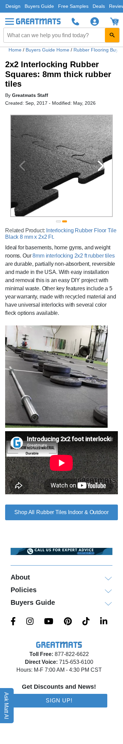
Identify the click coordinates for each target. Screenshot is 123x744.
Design (12, 6)
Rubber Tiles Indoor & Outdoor (72, 512)
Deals (99, 6)
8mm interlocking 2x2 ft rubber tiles (73, 256)
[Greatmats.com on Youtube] (48, 622)
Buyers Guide (39, 6)
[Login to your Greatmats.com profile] (95, 21)
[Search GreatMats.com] (112, 35)
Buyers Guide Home (48, 50)
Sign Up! (59, 700)
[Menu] (9, 21)
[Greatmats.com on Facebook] (13, 622)
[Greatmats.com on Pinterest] (68, 622)
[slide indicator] (58, 221)
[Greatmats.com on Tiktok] (86, 622)
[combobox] (61, 35)
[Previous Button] (22, 166)
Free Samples (73, 6)
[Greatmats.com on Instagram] (29, 622)
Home (15, 50)
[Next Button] (101, 166)
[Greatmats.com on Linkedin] (103, 622)
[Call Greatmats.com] (75, 21)
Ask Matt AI (6, 705)
